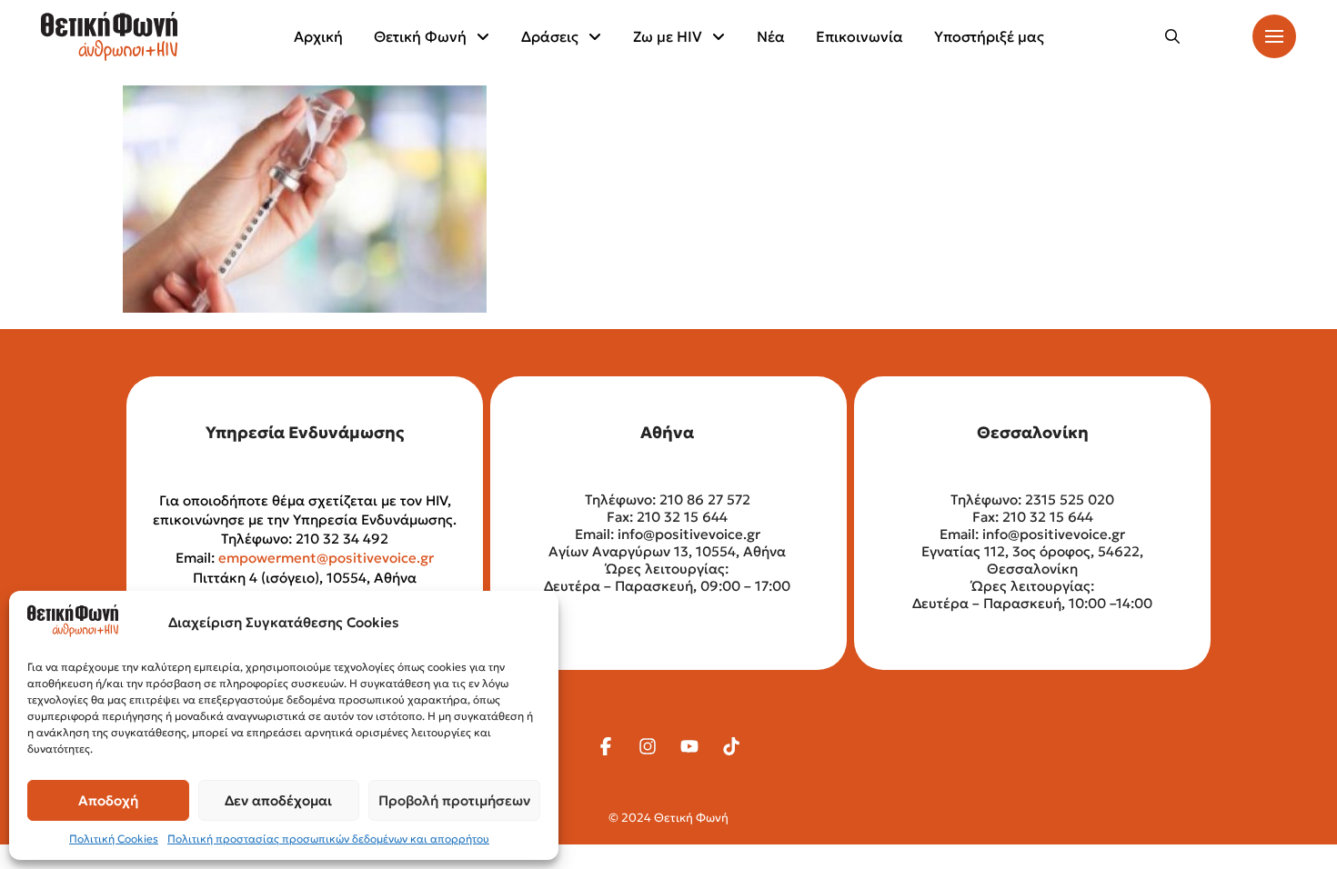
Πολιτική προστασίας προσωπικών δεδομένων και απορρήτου (328, 838)
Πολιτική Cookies (113, 838)
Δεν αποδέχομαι (278, 800)
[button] (1172, 36)
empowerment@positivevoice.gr (326, 557)
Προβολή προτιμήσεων (454, 800)
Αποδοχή (108, 800)
